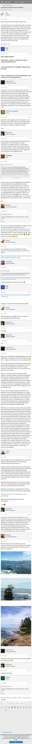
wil (2, 9)
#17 (30, 541)
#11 (30, 313)
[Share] (28, 19)
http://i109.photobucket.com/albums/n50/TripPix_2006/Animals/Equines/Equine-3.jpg (16, 256)
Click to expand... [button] (16, 178)
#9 (30, 267)
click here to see (5, 44)
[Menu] (2, 2)
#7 (30, 211)
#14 (30, 353)
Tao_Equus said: (6, 214)
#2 (30, 54)
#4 (30, 117)
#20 (30, 683)
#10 (30, 292)
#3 (30, 87)
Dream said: (5, 271)
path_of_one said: (6, 164)
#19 (30, 670)
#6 (30, 161)
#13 (30, 341)
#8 (30, 246)
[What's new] (26, 1)
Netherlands (4, 229)
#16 (30, 514)
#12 (30, 328)
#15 (30, 457)
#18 (30, 655)
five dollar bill (26, 229)
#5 (30, 138)
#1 (30, 19)
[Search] (30, 1)
